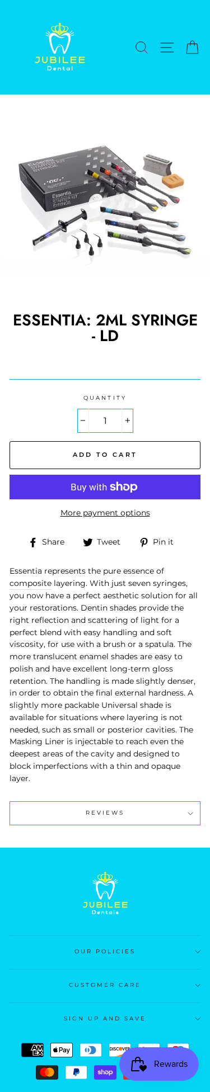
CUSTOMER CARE (105, 985)
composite (31, 583)
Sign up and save (105, 1018)
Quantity (104, 397)
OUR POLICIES (105, 951)
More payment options (105, 512)
